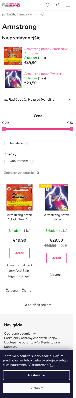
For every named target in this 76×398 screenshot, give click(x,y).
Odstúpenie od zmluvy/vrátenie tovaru (32, 342)
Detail (20, 253)
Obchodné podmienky (20, 333)
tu (51, 365)
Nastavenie (36, 375)
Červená (12, 290)
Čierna (26, 290)
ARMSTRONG (21, 161)
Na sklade (18, 143)
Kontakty (10, 347)
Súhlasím (36, 388)
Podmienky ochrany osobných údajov (30, 338)
